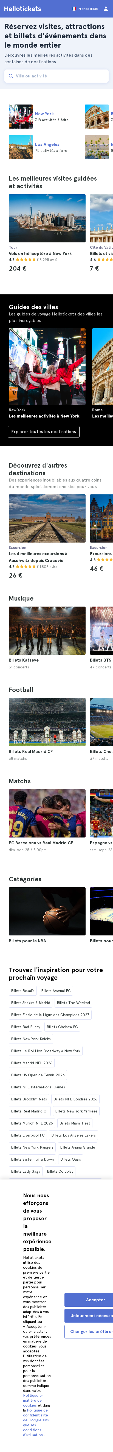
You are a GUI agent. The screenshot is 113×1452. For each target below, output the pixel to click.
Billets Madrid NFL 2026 (31, 1063)
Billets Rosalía (23, 991)
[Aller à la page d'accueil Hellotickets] (23, 9)
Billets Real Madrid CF (30, 1111)
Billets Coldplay (60, 1171)
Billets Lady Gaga (25, 1171)
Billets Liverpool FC (28, 1135)
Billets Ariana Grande (77, 1147)
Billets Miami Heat (75, 1123)
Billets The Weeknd (73, 1003)
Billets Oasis (70, 1159)
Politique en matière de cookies (33, 1400)
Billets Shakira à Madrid (30, 1003)
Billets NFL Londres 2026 (75, 1099)
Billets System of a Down (32, 1159)
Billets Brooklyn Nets (29, 1099)
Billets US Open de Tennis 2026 (38, 1075)
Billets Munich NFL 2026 (32, 1123)
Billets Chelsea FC (62, 1027)
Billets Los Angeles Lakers (73, 1135)
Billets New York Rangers (32, 1147)
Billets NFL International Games (38, 1087)
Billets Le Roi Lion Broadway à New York (45, 1051)
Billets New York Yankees (76, 1111)
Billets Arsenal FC (56, 991)
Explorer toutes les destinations (44, 431)
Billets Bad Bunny (25, 1027)
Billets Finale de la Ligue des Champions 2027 (50, 1015)
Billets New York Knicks (31, 1039)
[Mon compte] (106, 9)
